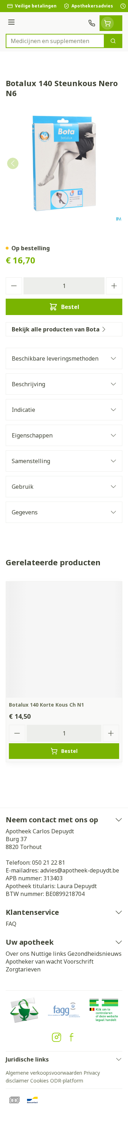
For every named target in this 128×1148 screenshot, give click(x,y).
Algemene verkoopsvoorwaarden (44, 1072)
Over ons (18, 954)
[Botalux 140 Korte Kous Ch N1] (64, 640)
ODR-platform (66, 1080)
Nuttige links (48, 954)
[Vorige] (12, 163)
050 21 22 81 (48, 862)
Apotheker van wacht (34, 961)
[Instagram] (56, 1037)
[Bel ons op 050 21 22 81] (91, 23)
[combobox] (55, 41)
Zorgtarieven (23, 969)
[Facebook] (71, 1037)
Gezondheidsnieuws (95, 954)
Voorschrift (79, 961)
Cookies (39, 1080)
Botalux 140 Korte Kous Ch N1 (46, 704)
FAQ (11, 924)
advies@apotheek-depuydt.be (79, 870)
